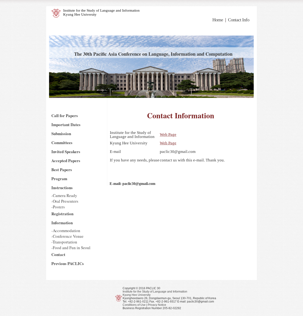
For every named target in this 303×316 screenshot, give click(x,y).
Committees (61, 143)
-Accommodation (65, 230)
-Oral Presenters (64, 201)
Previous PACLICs (67, 263)
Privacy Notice (157, 305)
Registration (62, 214)
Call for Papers (64, 116)
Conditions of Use (134, 305)
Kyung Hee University (80, 14)
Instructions (62, 188)
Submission (61, 134)
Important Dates (65, 125)
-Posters (58, 207)
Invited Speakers (65, 152)
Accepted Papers (65, 161)
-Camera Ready (64, 195)
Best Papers (61, 170)
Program (59, 179)
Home (217, 19)
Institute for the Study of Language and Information (101, 10)
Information (62, 223)
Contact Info (238, 19)
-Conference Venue (67, 236)
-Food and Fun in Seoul (70, 247)
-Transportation (64, 242)
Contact (58, 254)
